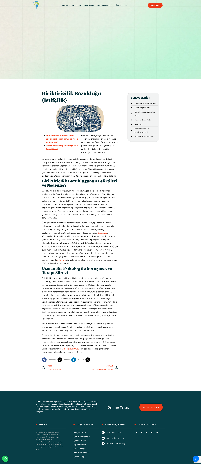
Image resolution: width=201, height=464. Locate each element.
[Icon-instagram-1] (156, 432)
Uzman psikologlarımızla (61, 404)
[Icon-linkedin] (146, 432)
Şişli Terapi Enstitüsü (70, 349)
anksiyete (61, 260)
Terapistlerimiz (89, 5)
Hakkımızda (76, 5)
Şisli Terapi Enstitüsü (44, 401)
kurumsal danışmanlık (58, 406)
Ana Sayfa (66, 5)
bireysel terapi (77, 404)
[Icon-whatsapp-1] (151, 432)
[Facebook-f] (136, 432)
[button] (49, 359)
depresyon (102, 233)
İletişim (119, 5)
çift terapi (87, 404)
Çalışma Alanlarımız (104, 5)
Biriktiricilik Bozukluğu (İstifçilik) (60, 135)
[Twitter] (141, 432)
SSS (125, 5)
